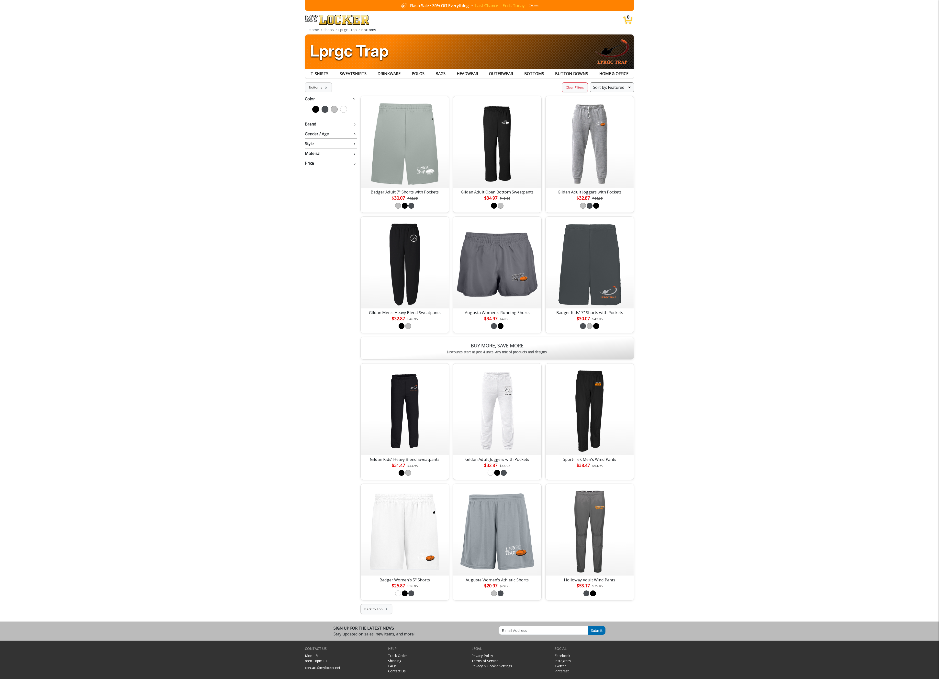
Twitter (560, 666)
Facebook (562, 655)
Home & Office (613, 73)
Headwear (467, 73)
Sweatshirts (353, 73)
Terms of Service (484, 660)
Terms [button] (534, 5)
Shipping (394, 660)
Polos (418, 73)
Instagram (563, 660)
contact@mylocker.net (322, 667)
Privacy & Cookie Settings (491, 666)
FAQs (392, 666)
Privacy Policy (482, 655)
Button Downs (571, 73)
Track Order (397, 655)
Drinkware (389, 73)
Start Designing (405, 178)
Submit (597, 630)
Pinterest (562, 671)
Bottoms (534, 73)
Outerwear (501, 73)
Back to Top (376, 609)
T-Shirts (319, 73)
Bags (441, 73)
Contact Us (397, 671)
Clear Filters (575, 87)
